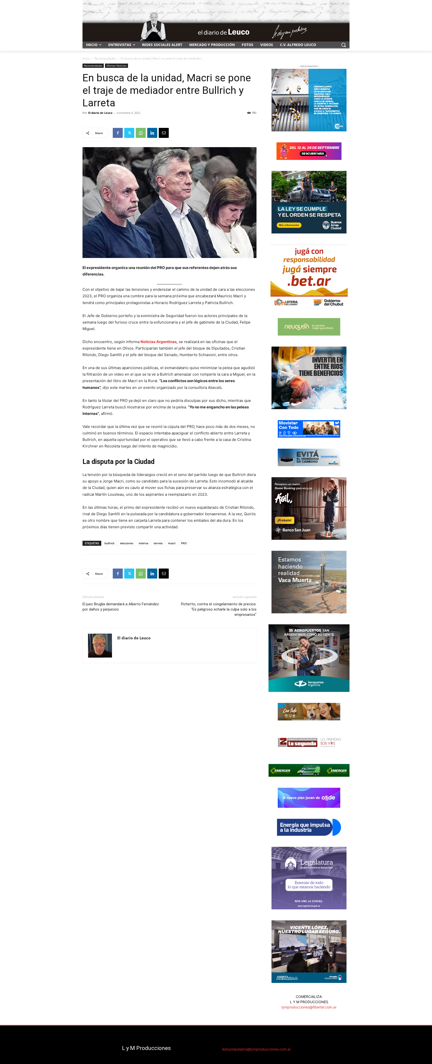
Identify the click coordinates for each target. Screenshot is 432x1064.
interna (143, 543)
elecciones (126, 543)
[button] (344, 45)
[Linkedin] (152, 133)
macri (172, 543)
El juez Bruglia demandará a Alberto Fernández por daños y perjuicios (120, 607)
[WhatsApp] (141, 133)
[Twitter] (129, 133)
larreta (158, 543)
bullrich (109, 543)
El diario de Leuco (100, 113)
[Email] (164, 133)
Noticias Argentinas (158, 341)
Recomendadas (105, 58)
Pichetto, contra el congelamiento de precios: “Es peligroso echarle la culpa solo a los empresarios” (218, 609)
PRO (184, 543)
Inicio (86, 58)
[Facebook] (118, 133)
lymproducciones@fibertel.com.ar (309, 1007)
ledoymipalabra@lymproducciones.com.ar (256, 1049)
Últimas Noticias (116, 65)
